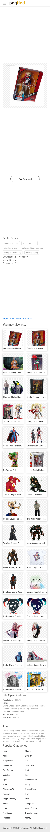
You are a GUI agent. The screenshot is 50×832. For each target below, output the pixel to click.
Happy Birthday (9, 798)
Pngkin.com (8, 812)
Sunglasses (8, 760)
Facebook (7, 817)
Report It (7, 318)
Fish (27, 798)
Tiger (5, 779)
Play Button (8, 770)
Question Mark (31, 812)
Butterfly (28, 755)
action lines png (29, 243)
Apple (5, 755)
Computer (29, 803)
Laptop (28, 770)
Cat (26, 760)
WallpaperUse (31, 779)
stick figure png (10, 248)
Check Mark (30, 789)
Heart (5, 751)
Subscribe (29, 765)
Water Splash (31, 808)
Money (28, 817)
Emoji (27, 784)
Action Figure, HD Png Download (17, 567)
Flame (28, 751)
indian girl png (32, 252)
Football (6, 793)
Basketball (7, 765)
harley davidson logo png (32, 248)
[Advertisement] (25, 38)
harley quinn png (11, 243)
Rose (5, 784)
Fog (26, 774)
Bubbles (6, 774)
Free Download (25, 179)
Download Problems (22, 318)
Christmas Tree (9, 789)
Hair (27, 793)
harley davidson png (12, 252)
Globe (5, 803)
